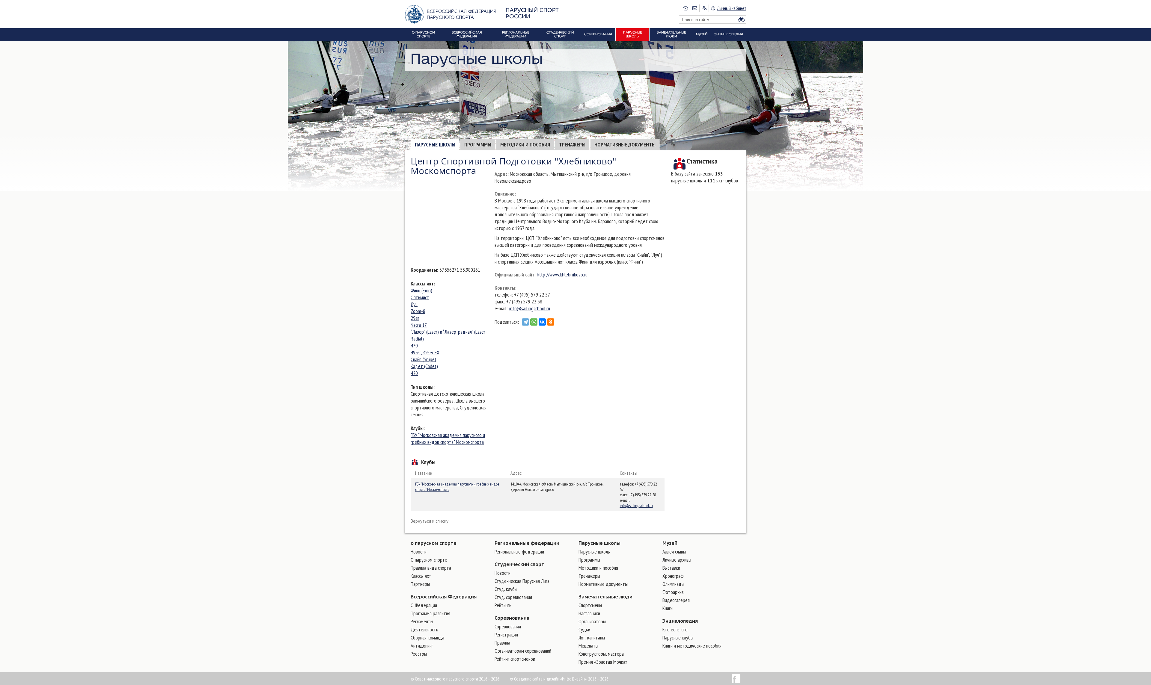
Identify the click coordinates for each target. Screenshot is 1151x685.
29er (415, 317)
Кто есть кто (675, 629)
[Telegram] (525, 322)
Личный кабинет (731, 8)
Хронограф (673, 575)
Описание (505, 193)
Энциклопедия (680, 621)
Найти (741, 19)
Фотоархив (673, 592)
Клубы (417, 428)
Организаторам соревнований (523, 650)
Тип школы (422, 386)
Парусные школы (435, 144)
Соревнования (512, 618)
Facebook (736, 678)
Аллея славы (674, 551)
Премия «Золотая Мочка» (602, 661)
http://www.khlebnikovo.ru (562, 274)
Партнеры (420, 583)
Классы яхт (422, 283)
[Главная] (685, 8)
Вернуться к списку (429, 521)
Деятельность (424, 629)
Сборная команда (427, 637)
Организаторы (592, 621)
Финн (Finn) (421, 290)
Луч (414, 304)
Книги (667, 608)
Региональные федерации (527, 543)
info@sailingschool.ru (529, 308)
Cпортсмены (590, 605)
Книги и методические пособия (691, 645)
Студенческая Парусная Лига (522, 580)
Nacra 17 (419, 324)
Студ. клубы (506, 589)
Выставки (671, 567)
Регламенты (422, 621)
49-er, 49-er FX (425, 352)
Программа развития (430, 613)
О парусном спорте (429, 559)
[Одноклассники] (550, 322)
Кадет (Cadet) (424, 366)
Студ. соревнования (513, 597)
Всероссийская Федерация (444, 597)
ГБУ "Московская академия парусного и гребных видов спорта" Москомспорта (448, 438)
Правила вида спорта (431, 567)
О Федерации (424, 605)
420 (414, 373)
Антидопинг (422, 645)
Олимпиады (673, 583)
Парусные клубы (677, 637)
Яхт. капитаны (591, 637)
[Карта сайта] (704, 8)
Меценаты (588, 645)
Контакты (505, 287)
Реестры (419, 653)
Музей (669, 543)
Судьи (584, 629)
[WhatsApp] (533, 322)
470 (414, 345)
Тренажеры (572, 144)
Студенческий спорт (519, 564)
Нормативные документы (625, 144)
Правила (502, 642)
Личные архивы (676, 559)
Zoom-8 (418, 311)
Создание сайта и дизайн (536, 679)
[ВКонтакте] (542, 322)
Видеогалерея (676, 600)
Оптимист (420, 297)
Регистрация (506, 634)
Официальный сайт (514, 274)
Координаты (424, 269)
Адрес (501, 173)
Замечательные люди (605, 597)
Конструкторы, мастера (601, 653)
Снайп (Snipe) (423, 359)
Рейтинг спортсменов (515, 658)
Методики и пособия (525, 144)
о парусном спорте (434, 543)
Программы (477, 144)
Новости (419, 551)
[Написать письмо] (694, 8)
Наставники (589, 613)
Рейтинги (503, 605)
